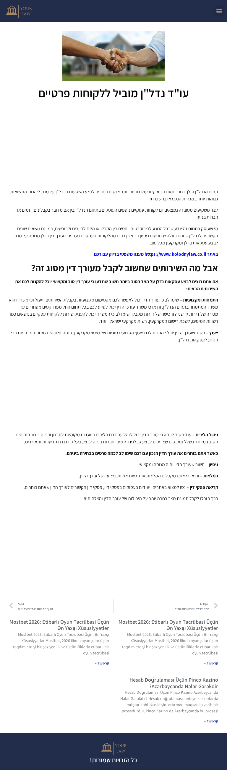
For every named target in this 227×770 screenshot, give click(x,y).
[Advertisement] (113, 146)
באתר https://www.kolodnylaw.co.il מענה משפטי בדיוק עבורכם (156, 254)
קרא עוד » (211, 663)
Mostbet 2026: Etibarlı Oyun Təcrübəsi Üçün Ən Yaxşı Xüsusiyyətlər (168, 625)
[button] (219, 11)
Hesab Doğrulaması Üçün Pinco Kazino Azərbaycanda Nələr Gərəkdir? (173, 683)
